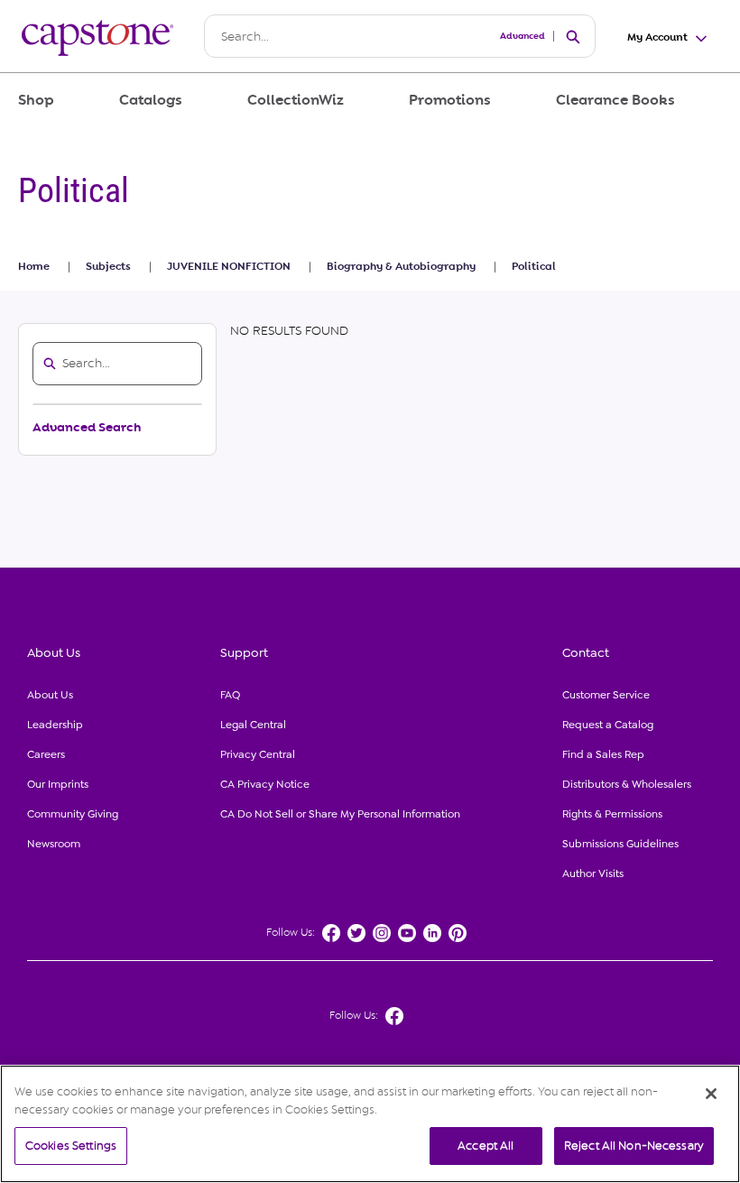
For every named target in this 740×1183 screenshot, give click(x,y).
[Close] (711, 1094)
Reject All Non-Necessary (634, 1145)
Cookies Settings (70, 1145)
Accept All (485, 1145)
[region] (370, 1124)
